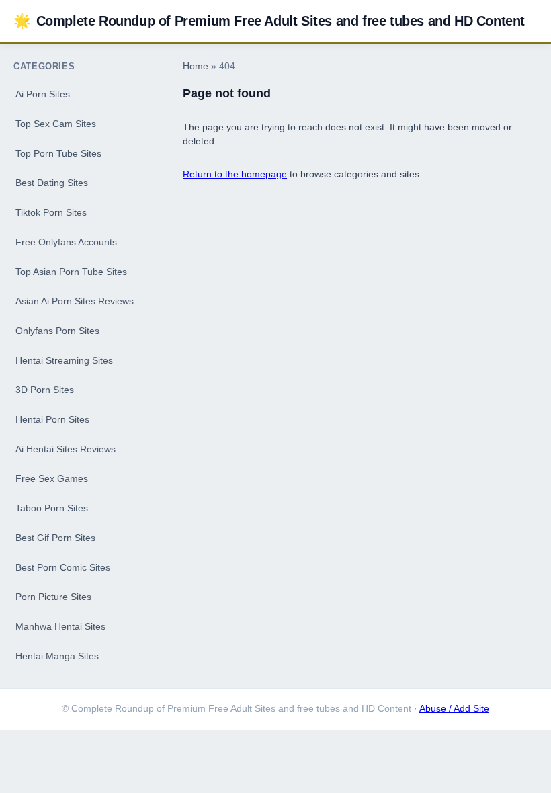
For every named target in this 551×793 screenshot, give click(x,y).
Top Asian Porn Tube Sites (71, 271)
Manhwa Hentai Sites (60, 626)
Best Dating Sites (51, 182)
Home (195, 66)
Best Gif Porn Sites (55, 537)
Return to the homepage (235, 174)
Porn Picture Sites (53, 596)
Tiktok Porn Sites (51, 212)
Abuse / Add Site (454, 709)
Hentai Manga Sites (57, 656)
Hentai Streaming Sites (64, 360)
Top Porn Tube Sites (58, 153)
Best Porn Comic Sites (62, 567)
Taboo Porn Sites (51, 508)
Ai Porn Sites (42, 94)
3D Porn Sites (44, 389)
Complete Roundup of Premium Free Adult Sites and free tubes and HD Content (269, 20)
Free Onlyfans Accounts (66, 242)
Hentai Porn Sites (52, 419)
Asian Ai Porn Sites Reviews (74, 301)
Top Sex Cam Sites (55, 123)
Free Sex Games (51, 478)
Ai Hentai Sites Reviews (65, 449)
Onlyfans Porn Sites (57, 330)
